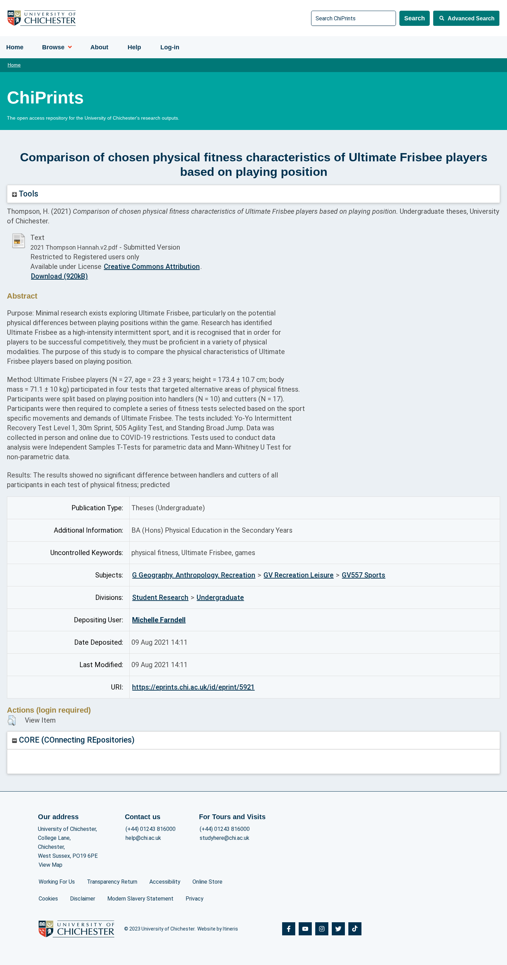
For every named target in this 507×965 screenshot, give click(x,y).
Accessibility (164, 881)
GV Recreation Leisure (299, 575)
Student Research (160, 597)
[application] (68, 47)
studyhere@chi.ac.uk (224, 838)
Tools (27, 194)
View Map (50, 865)
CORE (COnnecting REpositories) (76, 740)
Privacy (194, 898)
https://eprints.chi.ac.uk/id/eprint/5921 (193, 687)
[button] (12, 720)
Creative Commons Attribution (152, 266)
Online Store (207, 881)
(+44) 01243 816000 (151, 829)
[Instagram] (321, 928)
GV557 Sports (363, 575)
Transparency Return (112, 881)
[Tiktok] (354, 928)
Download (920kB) (59, 276)
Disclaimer (82, 898)
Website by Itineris (217, 929)
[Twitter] (338, 928)
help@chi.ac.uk (143, 838)
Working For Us (57, 881)
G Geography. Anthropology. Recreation (193, 575)
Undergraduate (220, 597)
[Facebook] (288, 928)
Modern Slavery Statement (140, 898)
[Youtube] (305, 928)
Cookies (48, 898)
